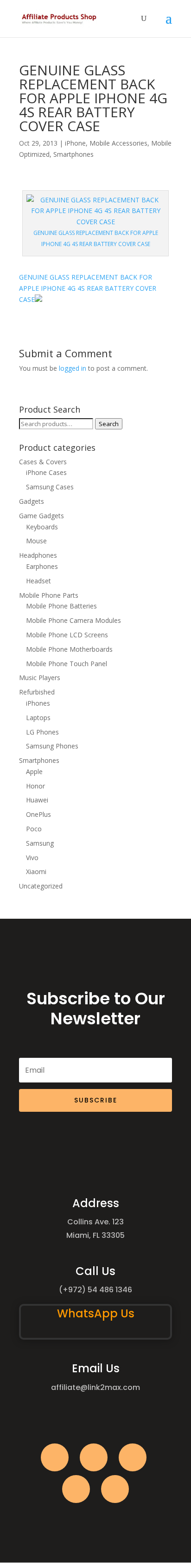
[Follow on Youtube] (76, 1489)
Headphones (38, 555)
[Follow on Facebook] (55, 1457)
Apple (34, 771)
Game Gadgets (41, 515)
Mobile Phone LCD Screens (67, 634)
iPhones (38, 703)
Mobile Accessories (118, 143)
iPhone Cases (46, 472)
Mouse (36, 540)
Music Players (39, 677)
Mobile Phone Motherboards (69, 649)
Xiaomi (36, 871)
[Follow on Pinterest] (115, 1489)
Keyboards (42, 526)
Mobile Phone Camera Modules (73, 620)
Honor (35, 786)
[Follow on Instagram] (132, 1457)
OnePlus (38, 814)
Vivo (32, 857)
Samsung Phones (52, 745)
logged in (72, 368)
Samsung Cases (50, 486)
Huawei (37, 799)
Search (109, 424)
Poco (34, 828)
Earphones (42, 566)
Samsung (40, 843)
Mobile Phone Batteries (61, 605)
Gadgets (31, 501)
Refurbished (37, 692)
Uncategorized (41, 886)
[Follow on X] (94, 1457)
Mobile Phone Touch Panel (66, 663)
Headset (38, 580)
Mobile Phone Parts (48, 595)
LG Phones (42, 732)
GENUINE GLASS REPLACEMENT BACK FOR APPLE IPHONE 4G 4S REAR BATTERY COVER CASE (87, 288)
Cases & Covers (43, 461)
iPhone (75, 143)
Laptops (38, 717)
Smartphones (73, 154)
